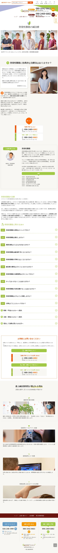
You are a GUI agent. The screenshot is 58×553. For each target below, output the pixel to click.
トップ (15, 16)
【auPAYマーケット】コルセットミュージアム (11, 52)
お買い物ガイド (23, 16)
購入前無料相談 (40, 515)
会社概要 (31, 515)
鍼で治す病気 (25, 52)
